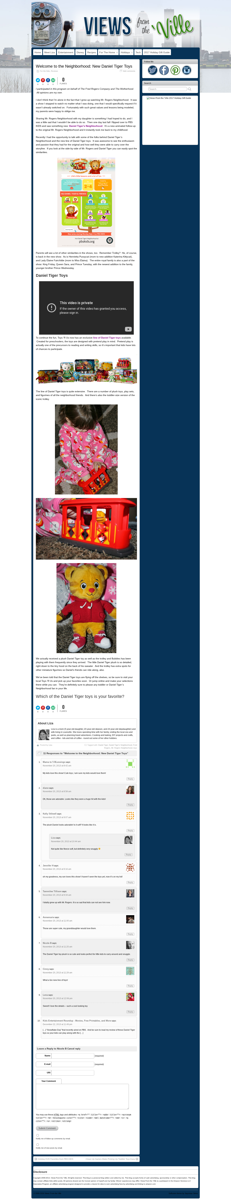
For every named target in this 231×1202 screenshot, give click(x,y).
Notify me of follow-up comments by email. (53, 1139)
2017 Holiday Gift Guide (157, 52)
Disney (80, 52)
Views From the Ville (53, 1193)
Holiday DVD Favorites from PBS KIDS (55, 1159)
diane (46, 788)
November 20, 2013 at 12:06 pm (57, 998)
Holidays (125, 52)
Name (47, 1056)
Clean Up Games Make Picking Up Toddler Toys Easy (110, 1159)
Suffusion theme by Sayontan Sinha (183, 1193)
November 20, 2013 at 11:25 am (57, 947)
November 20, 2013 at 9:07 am (57, 817)
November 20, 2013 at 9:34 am (57, 895)
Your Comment (48, 1081)
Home (37, 52)
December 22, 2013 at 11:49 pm (57, 1024)
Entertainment (65, 52)
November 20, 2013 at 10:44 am (66, 841)
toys (135, 748)
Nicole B (47, 943)
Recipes (91, 52)
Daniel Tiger (103, 745)
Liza (50, 745)
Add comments (129, 71)
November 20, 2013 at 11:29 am (57, 972)
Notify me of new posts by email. (49, 1148)
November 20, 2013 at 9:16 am (57, 869)
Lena (45, 995)
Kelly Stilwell (49, 813)
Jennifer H (48, 865)
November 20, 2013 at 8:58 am (57, 791)
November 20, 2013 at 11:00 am (57, 921)
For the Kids (45, 71)
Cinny (46, 969)
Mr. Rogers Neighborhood (121, 748)
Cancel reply (73, 1049)
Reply (130, 779)
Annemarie (48, 917)
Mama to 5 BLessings (54, 762)
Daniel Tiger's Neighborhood (120, 745)
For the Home (107, 52)
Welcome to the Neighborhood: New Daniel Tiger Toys (84, 66)
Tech (138, 52)
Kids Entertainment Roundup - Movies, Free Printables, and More (77, 1020)
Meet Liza (49, 52)
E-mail (47, 1064)
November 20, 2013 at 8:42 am (57, 765)
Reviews (54, 71)
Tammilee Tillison (52, 891)
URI (48, 1072)
